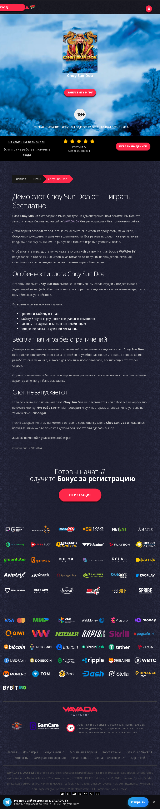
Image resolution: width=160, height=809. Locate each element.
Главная (20, 179)
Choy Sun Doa (57, 179)
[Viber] (85, 794)
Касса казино (111, 752)
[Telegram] (74, 794)
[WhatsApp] (91, 794)
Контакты (21, 758)
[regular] (79, 141)
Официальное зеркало (50, 758)
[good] (85, 141)
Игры (37, 179)
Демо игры (30, 752)
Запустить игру (80, 92)
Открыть (138, 802)
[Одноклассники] (68, 794)
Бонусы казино (53, 752)
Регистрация (80, 495)
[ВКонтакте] (62, 794)
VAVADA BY (71, 221)
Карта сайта (139, 758)
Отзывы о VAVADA (139, 752)
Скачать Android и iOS (110, 758)
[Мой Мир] (97, 794)
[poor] (72, 141)
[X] (80, 794)
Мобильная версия (83, 752)
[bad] (65, 141)
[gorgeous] (92, 141)
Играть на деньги (133, 146)
